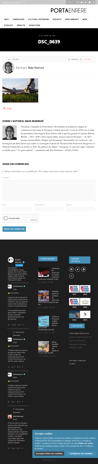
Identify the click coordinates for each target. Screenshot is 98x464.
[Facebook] (71, 269)
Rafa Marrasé (36, 67)
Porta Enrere (18, 286)
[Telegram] (83, 269)
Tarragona (18, 19)
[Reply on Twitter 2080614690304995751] (9, 367)
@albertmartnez (19, 310)
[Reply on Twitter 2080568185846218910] (9, 448)
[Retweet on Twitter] (14, 332)
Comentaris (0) (76, 59)
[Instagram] (71, 276)
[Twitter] (77, 269)
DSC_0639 (49, 41)
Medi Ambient (72, 19)
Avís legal (72, 360)
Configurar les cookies (81, 453)
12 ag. (15, 289)
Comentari (6, 178)
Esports (57, 19)
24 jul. (15, 342)
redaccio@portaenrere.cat (79, 333)
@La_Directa (15, 315)
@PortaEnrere (13, 429)
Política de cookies (86, 443)
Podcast (8, 25)
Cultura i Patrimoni (38, 19)
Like (88, 59)
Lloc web (69, 205)
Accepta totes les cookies (49, 453)
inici (6, 19)
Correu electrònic (40, 205)
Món (85, 19)
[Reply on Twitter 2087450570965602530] (9, 325)
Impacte (21, 25)
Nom (4, 205)
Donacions (34, 25)
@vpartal (11, 317)
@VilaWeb (12, 319)
